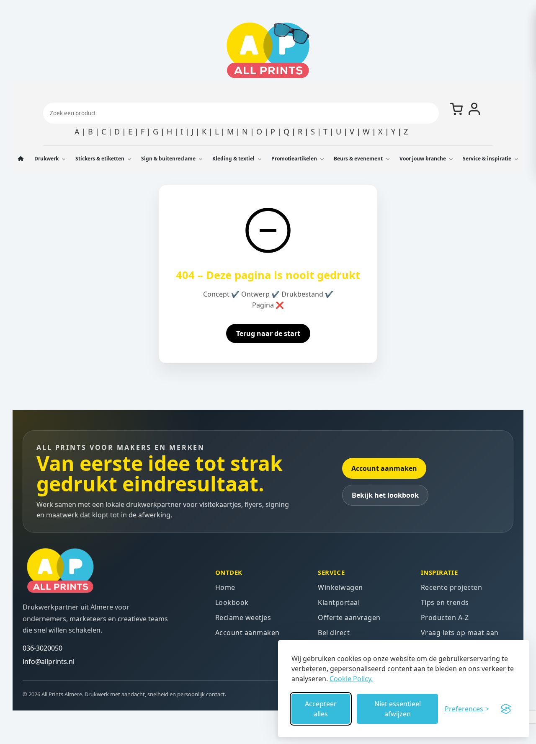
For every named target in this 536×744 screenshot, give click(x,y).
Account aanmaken (384, 468)
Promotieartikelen (294, 158)
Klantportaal (339, 602)
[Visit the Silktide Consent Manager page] (506, 709)
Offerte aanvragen (349, 617)
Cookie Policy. (351, 678)
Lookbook (232, 602)
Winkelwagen (340, 587)
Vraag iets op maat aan (460, 632)
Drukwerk (46, 158)
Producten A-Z (445, 617)
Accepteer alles (321, 708)
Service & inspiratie (487, 158)
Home (225, 587)
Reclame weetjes (243, 617)
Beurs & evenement (358, 158)
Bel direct (334, 632)
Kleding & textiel (233, 158)
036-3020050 (42, 648)
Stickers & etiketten (99, 158)
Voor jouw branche (422, 158)
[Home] (21, 159)
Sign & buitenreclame (168, 158)
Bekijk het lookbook (385, 495)
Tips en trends (445, 602)
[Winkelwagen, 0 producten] (456, 109)
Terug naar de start (268, 333)
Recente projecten (451, 587)
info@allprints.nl (49, 661)
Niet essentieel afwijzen (397, 708)
